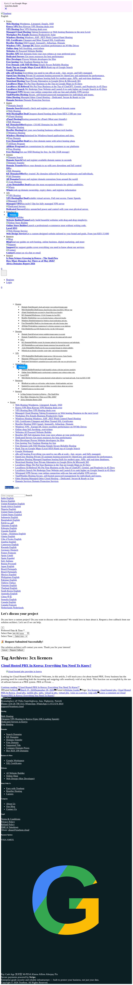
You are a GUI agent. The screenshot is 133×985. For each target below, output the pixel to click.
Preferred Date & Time (13, 630)
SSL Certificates (14, 763)
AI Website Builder (15, 773)
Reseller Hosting (44, 318)
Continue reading (40, 687)
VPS (8, 193)
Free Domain (45, 323)
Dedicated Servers (49, 361)
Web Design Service (56, 378)
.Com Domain (47, 348)
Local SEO (25, 375)
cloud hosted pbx (108, 690)
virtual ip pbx (51, 692)
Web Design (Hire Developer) (20, 778)
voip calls (92, 692)
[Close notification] (5, 9)
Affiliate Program (46, 326)
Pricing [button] (9, 21)
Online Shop (12, 776)
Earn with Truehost (15, 788)
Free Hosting (43, 329)
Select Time (6, 636)
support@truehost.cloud (12, 706)
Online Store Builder (48, 372)
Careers (9, 794)
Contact (33, 389)
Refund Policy (8, 824)
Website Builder (49, 370)
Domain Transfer (47, 337)
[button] (66, 16)
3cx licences (93, 690)
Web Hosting (47, 310)
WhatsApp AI (11, 212)
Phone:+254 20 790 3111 (13, 703)
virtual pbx (64, 692)
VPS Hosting (47, 356)
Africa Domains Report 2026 (31, 400)
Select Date (6, 633)
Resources (10, 236)
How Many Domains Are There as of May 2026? (38, 397)
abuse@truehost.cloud (18, 830)
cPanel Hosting (42, 312)
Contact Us (11, 809)
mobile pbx (32, 692)
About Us (10, 803)
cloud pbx (21, 692)
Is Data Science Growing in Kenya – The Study (40, 394)
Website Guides (72, 690)
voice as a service (78, 692)
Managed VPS (41, 359)
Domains (9, 155)
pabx (41, 692)
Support (47, 386)
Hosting (9, 103)
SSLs (22, 340)
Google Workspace (15, 760)
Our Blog (10, 806)
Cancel (4, 650)
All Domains (45, 345)
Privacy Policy (8, 821)
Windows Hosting (44, 321)
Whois (44, 350)
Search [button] (29, 495)
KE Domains (41, 315)
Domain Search (44, 307)
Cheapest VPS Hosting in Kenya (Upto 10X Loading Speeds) (30, 719)
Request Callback (16, 650)
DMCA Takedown (9, 827)
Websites (12, 215)
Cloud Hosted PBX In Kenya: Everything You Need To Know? (46, 665)
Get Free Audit (11, 6)
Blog (47, 383)
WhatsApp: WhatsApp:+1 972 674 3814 (44, 703)
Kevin (15, 690)
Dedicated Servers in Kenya (14, 721)
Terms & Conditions (10, 819)
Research (9, 255)
